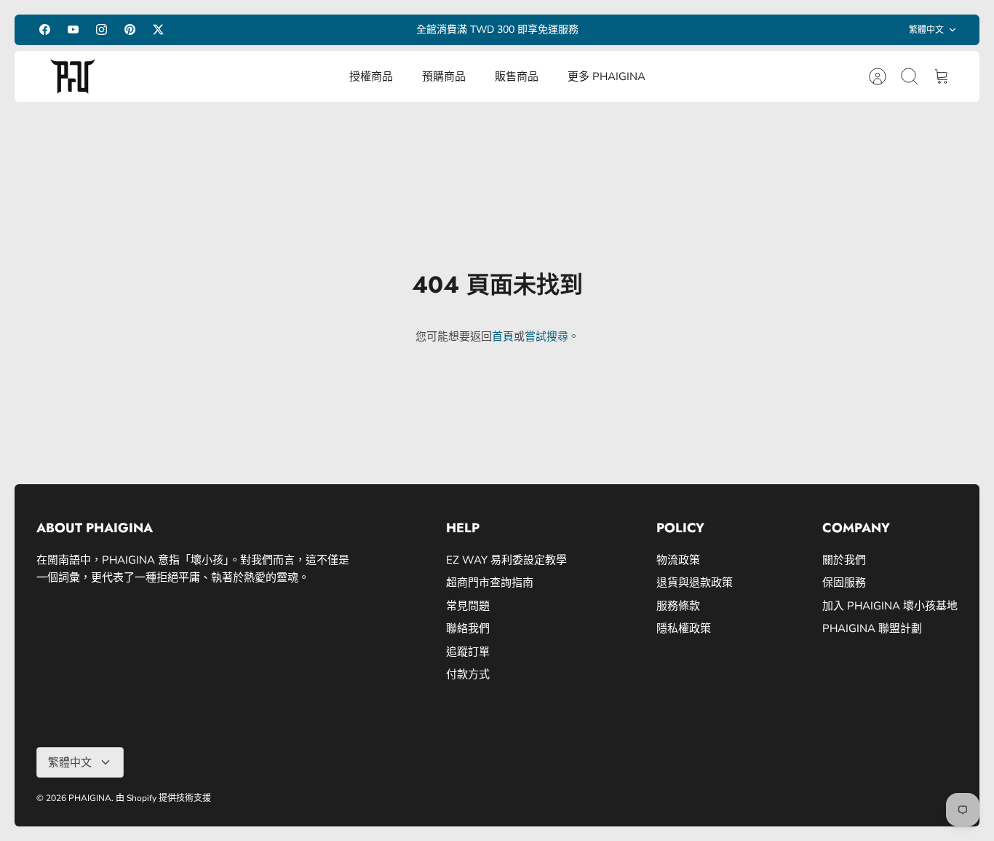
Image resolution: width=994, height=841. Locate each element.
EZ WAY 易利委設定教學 (506, 560)
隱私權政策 (683, 628)
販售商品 (516, 76)
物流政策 (678, 560)
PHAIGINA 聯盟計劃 (872, 628)
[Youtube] (73, 29)
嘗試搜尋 (546, 336)
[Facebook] (45, 29)
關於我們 (844, 560)
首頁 (503, 336)
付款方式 (468, 674)
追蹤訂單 (468, 651)
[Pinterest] (130, 29)
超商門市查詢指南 (489, 582)
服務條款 (678, 606)
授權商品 (371, 76)
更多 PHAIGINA (606, 76)
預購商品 (444, 76)
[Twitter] (158, 29)
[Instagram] (101, 29)
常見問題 (468, 606)
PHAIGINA (89, 798)
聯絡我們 (468, 628)
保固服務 (844, 582)
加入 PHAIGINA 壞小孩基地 (890, 606)
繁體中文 (926, 30)
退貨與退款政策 (694, 582)
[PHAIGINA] (72, 76)
